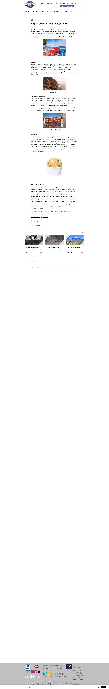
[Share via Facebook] (31, 221)
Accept (103, 687)
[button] (74, 3)
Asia (65, 11)
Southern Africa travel (56, 214)
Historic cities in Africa (45, 214)
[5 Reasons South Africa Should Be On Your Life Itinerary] (54, 240)
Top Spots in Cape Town (73, 247)
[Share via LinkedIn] (38, 221)
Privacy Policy (50, 687)
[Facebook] (32, 671)
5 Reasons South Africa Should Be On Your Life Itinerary (53, 248)
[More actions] (77, 20)
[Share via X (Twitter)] (34, 221)
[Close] (107, 687)
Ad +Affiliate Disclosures (77, 677)
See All (82, 232)
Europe (49, 11)
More (70, 11)
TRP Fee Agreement (78, 679)
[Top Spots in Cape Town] (75, 240)
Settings (97, 687)
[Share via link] (41, 221)
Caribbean (42, 11)
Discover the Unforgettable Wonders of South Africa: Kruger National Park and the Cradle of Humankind (33, 248)
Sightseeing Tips (58, 11)
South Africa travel (35, 214)
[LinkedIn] (39, 671)
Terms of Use (79, 672)
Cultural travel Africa (53, 211)
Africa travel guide (43, 211)
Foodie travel (34, 211)
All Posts (27, 11)
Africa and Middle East (35, 217)
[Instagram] (35, 671)
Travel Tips (34, 11)
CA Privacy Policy (78, 675)
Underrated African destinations (65, 211)
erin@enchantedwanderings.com (52, 668)
